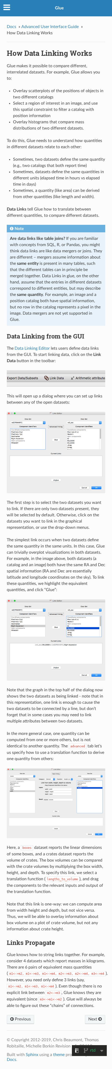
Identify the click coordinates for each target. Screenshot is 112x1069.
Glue (59, 8)
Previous (22, 1019)
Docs (11, 27)
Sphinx (32, 1055)
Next (93, 1019)
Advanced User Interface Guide (50, 27)
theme (59, 1055)
